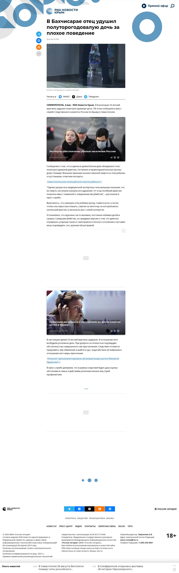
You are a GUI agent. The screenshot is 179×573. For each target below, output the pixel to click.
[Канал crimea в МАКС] (110, 509)
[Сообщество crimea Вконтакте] (79, 509)
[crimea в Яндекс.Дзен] (89, 509)
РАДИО (78, 526)
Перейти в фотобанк (72, 90)
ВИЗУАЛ (110, 518)
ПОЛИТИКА (70, 518)
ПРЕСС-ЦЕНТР (65, 526)
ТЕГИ (130, 526)
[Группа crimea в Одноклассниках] (100, 509)
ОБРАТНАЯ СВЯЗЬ (107, 526)
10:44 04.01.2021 (53, 39)
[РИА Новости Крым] (62, 11)
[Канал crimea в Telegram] (69, 509)
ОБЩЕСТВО (82, 518)
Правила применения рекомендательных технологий (27, 556)
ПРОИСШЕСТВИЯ (97, 518)
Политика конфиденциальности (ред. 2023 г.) (23, 553)
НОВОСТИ (51, 526)
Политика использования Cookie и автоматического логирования (27, 550)
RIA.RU (121, 526)
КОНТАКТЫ (90, 526)
